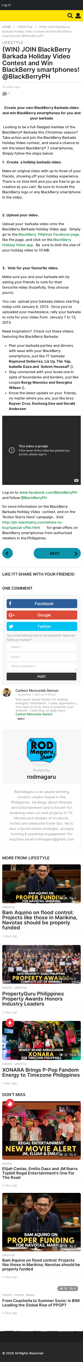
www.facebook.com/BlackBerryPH (48, 492)
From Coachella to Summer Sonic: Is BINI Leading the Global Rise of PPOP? (41, 1302)
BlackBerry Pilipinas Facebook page (48, 234)
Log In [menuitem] (6, 5)
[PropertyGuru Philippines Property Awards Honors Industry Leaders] (41, 964)
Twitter (44, 626)
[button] (70, 15)
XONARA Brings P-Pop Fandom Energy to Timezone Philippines (41, 1072)
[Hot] (10, 1103)
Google (44, 615)
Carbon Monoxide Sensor (33, 714)
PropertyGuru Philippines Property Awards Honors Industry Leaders (33, 999)
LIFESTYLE (12, 42)
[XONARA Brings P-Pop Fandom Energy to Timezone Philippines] (41, 1040)
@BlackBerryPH (34, 497)
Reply (21, 718)
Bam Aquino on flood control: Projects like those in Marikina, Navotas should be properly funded (39, 920)
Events (7, 1295)
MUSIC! (30, 1295)
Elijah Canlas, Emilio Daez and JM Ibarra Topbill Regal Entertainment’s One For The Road (39, 1173)
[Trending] (10, 1023)
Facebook (44, 603)
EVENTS (7, 987)
